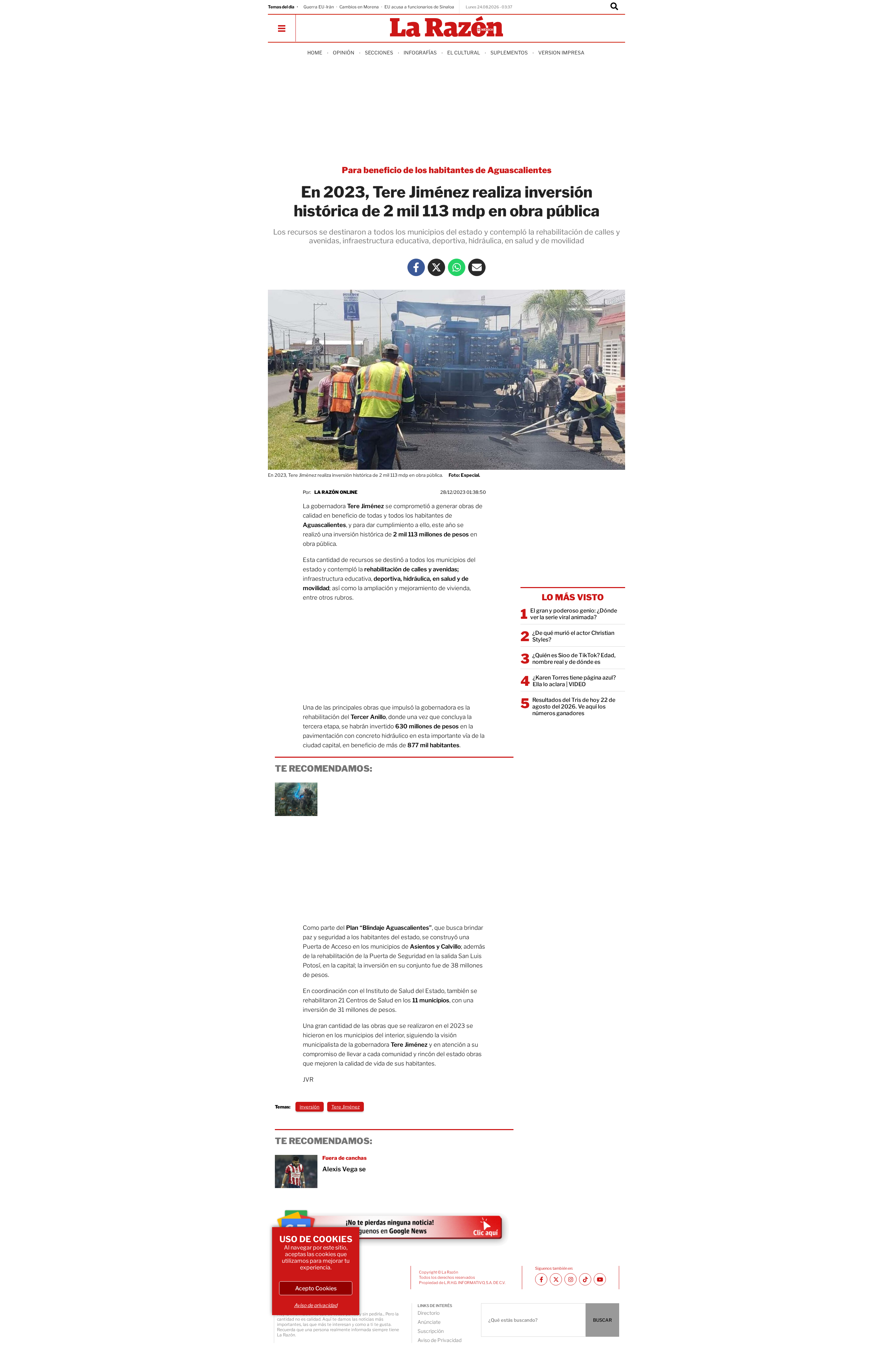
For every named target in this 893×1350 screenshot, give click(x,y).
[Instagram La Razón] (570, 1279)
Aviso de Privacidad (439, 1340)
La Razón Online (336, 492)
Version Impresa (561, 52)
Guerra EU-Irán (318, 6)
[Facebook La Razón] (416, 267)
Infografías (420, 52)
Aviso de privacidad (315, 1305)
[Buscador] (614, 7)
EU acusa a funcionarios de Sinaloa (419, 6)
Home (314, 52)
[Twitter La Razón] (436, 267)
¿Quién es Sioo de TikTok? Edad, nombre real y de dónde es (574, 658)
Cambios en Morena (359, 6)
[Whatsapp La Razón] (456, 267)
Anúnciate (429, 1322)
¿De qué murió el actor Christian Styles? (573, 636)
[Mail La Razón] (477, 267)
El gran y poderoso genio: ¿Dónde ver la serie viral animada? (573, 614)
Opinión (343, 52)
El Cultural (463, 52)
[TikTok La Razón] (585, 1279)
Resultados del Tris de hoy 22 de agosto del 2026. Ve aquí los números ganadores (573, 707)
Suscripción (431, 1331)
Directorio (429, 1313)
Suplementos (509, 52)
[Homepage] (446, 27)
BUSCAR (602, 1320)
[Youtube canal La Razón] (600, 1279)
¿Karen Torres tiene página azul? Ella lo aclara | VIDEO (574, 681)
